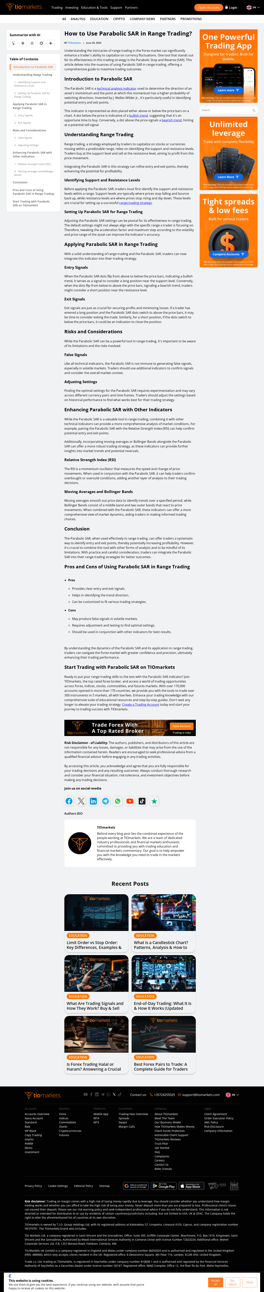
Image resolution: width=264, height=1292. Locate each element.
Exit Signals (22, 122)
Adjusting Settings (26, 145)
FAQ (157, 1152)
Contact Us (162, 1164)
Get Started (162, 1148)
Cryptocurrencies (70, 1131)
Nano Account (34, 1118)
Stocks (63, 1126)
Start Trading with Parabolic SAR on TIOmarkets (31, 203)
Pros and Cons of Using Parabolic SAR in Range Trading (33, 192)
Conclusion (20, 182)
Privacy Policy (33, 1186)
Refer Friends (163, 1169)
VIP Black (30, 1131)
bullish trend (138, 115)
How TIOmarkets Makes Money (174, 1126)
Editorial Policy (83, 1186)
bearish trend (172, 120)
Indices (63, 1118)
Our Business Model (168, 1122)
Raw (27, 1126)
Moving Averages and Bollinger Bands (33, 173)
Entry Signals (23, 115)
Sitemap (104, 1186)
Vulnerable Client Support (171, 1135)
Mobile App (101, 1114)
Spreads (124, 1118)
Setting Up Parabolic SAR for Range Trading (32, 94)
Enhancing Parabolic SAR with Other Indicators (32, 154)
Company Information (218, 1131)
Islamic (29, 1139)
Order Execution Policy (218, 1118)
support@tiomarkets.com (201, 1095)
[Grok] (41, 43)
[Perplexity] (32, 43)
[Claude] (23, 43)
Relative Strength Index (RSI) (32, 164)
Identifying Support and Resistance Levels (29, 83)
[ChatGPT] (13, 43)
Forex (62, 1114)
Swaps (123, 1122)
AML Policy (211, 1122)
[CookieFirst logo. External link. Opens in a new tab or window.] (10, 1276)
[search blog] (254, 110)
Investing (71, 7)
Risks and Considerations (29, 130)
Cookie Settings (58, 1186)
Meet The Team (165, 1118)
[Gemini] (51, 43)
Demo (28, 1148)
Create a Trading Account (140, 704)
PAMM (29, 1143)
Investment (32, 1152)
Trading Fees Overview (133, 1114)
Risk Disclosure (214, 1126)
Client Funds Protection (170, 1131)
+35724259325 (164, 1095)
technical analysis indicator (116, 88)
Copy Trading (33, 1135)
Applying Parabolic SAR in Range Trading (30, 106)
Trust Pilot (161, 1143)
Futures (64, 1135)
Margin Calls (127, 1126)
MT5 (96, 1122)
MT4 (96, 1118)
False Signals (23, 137)
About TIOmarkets (166, 1114)
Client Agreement (215, 1114)
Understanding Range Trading (32, 74)
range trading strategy (135, 203)
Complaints (162, 1156)
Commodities (67, 1122)
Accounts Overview (37, 1114)
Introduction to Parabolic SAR (33, 67)
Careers (160, 1160)
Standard (31, 1122)
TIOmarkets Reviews (168, 1139)
